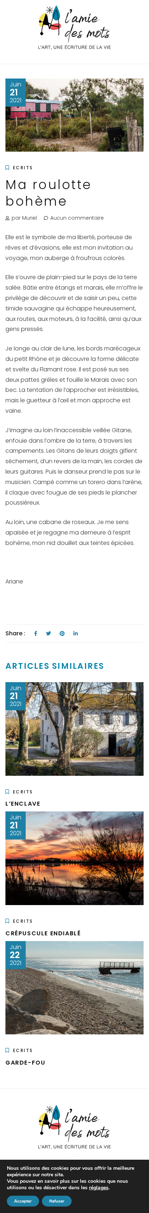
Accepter (23, 1201)
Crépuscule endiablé (43, 933)
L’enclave (22, 804)
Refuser (56, 1201)
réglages (98, 1188)
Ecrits (23, 168)
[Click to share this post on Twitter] (48, 633)
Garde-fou (25, 1062)
